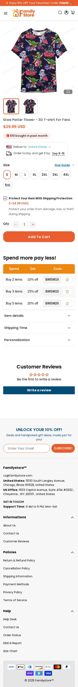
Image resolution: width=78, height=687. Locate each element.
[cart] (73, 13)
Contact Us (11, 533)
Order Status (12, 635)
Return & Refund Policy (19, 560)
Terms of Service (15, 600)
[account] (66, 13)
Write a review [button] (39, 390)
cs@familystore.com (17, 476)
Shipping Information (17, 576)
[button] (15, 224)
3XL (55, 174)
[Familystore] (23, 13)
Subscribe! (63, 448)
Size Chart (10, 651)
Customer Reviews (16, 541)
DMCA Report (12, 643)
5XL (8, 185)
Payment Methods (16, 584)
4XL (66, 174)
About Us (9, 525)
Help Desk (10, 619)
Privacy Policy (12, 592)
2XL (44, 174)
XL (34, 174)
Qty (6, 223)
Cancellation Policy (16, 568)
